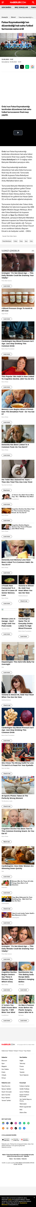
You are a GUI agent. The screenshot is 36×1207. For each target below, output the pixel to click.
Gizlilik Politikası (24, 1089)
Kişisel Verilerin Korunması (24, 1095)
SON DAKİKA (6, 7)
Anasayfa (5, 17)
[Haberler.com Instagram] (15, 1123)
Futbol (15, 241)
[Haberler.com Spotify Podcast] (28, 1123)
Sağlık (21, 1060)
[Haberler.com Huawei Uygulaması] (25, 1140)
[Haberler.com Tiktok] (15, 1128)
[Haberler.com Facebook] (7, 1123)
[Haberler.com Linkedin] (20, 1123)
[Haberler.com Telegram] (20, 1128)
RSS (21, 1109)
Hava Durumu (6, 1086)
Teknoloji (22, 1063)
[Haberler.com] (8, 1044)
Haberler (4, 1057)
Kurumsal (23, 1083)
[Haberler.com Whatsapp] (24, 1123)
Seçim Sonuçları (7, 1092)
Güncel (13, 17)
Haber (11, 1159)
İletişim (16, 1051)
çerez (10, 1199)
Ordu (31, 241)
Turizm (22, 1069)
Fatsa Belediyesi (6, 241)
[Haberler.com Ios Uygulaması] (6, 1140)
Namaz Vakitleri (6, 1089)
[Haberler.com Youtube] (11, 1128)
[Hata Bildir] (19, 1163)
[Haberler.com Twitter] (11, 1123)
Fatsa (21, 241)
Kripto (3, 1072)
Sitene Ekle (23, 1112)
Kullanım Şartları (25, 1086)
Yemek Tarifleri (6, 1100)
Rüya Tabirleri (6, 1097)
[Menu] (3, 2)
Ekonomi (4, 1060)
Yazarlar (22, 1072)
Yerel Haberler (24, 1075)
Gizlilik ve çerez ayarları (8, 1163)
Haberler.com (6, 1083)
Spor (26, 241)
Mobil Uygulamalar (25, 1107)
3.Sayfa (4, 1075)
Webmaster (23, 1104)
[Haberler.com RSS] (3, 1128)
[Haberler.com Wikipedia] (7, 1128)
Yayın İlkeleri (27, 1051)
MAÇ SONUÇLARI (21, 7)
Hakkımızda (5, 1051)
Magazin (4, 1066)
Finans (22, 1066)
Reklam (11, 1051)
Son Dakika (5, 1069)
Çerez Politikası (24, 1092)
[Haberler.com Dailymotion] (24, 1128)
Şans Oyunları (6, 1094)
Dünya (4, 1078)
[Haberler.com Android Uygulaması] (15, 1140)
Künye (21, 1051)
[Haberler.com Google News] (3, 1123)
